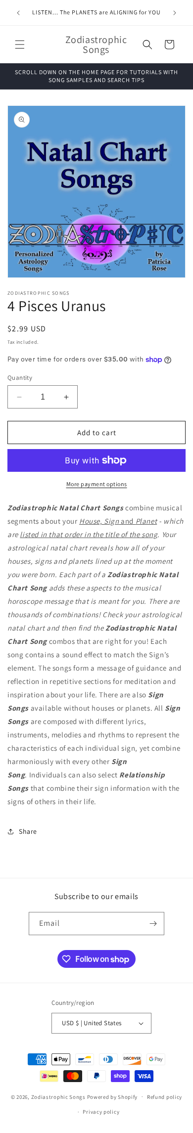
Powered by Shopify (112, 1096)
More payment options (96, 484)
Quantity (19, 377)
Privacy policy (101, 1111)
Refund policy (164, 1096)
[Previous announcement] (18, 13)
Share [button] (28, 831)
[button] (20, 44)
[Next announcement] (175, 13)
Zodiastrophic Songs (58, 1096)
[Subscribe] (153, 923)
